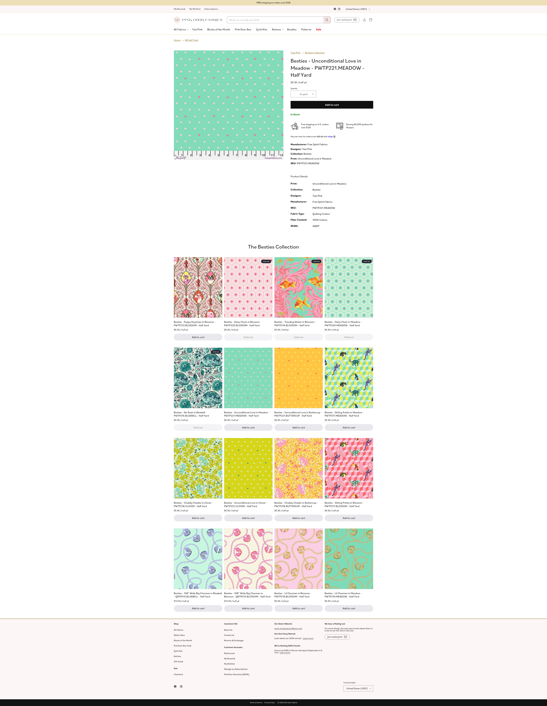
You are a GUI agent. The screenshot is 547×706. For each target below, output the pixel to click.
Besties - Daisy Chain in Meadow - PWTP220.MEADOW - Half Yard (343, 323)
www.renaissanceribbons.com (288, 628)
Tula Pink (295, 52)
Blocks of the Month (183, 640)
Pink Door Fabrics (290, 702)
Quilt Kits (178, 651)
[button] (180, 29)
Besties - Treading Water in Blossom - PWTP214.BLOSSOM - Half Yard (295, 323)
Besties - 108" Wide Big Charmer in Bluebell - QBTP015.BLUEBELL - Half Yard (198, 595)
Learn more (308, 638)
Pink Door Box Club (182, 645)
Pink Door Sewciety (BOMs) (236, 674)
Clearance (178, 674)
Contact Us (229, 635)
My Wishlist (195, 8)
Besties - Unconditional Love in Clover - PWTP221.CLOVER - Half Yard (245, 504)
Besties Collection (315, 52)
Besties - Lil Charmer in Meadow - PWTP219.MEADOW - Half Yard (343, 595)
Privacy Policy (269, 702)
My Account (229, 653)
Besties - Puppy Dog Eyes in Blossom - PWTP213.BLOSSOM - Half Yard (195, 323)
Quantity (294, 88)
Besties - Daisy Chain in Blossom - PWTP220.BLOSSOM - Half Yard (242, 323)
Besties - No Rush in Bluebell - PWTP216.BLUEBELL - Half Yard (191, 414)
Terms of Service (256, 702)
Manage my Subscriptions (236, 669)
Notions (177, 656)
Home (177, 40)
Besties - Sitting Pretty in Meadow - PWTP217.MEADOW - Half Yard (344, 414)
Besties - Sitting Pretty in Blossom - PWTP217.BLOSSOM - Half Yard (344, 504)
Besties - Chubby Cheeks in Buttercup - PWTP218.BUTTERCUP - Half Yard (296, 504)
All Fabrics (178, 629)
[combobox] (279, 20)
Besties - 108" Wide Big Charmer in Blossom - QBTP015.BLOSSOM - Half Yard (247, 595)
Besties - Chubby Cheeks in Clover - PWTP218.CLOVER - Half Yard (193, 504)
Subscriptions (211, 8)
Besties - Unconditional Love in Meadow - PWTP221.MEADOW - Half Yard (247, 414)
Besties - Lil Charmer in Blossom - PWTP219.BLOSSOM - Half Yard (292, 595)
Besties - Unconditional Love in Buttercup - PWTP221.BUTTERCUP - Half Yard (298, 414)
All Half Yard (191, 40)
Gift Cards (178, 661)
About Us (228, 629)
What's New (179, 635)
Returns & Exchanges (234, 640)
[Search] (327, 20)
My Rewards (180, 8)
